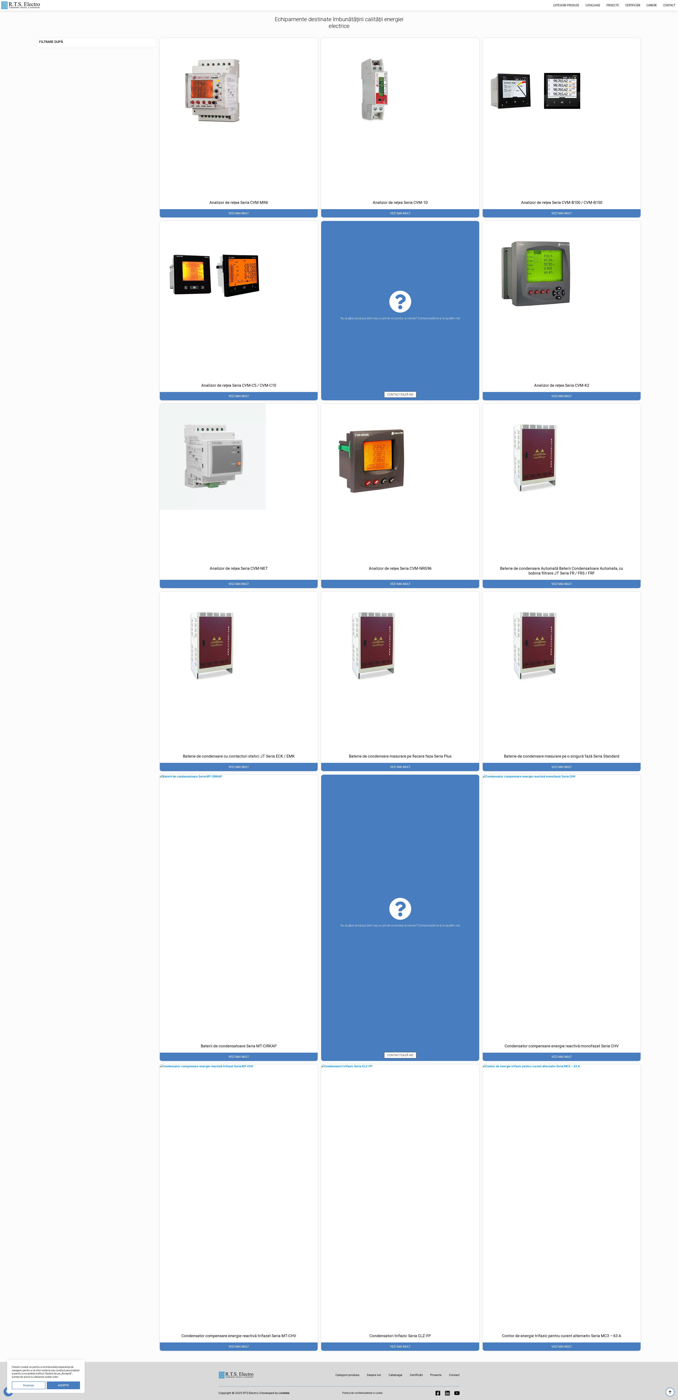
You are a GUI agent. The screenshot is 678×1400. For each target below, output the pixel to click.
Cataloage (592, 5)
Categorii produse (566, 5)
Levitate (284, 1393)
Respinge (28, 1385)
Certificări (632, 5)
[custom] (438, 1393)
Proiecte (612, 5)
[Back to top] (670, 1392)
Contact (669, 5)
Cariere (651, 5)
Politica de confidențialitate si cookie (362, 1393)
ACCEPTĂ (63, 1385)
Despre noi (374, 1375)
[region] (46, 1376)
